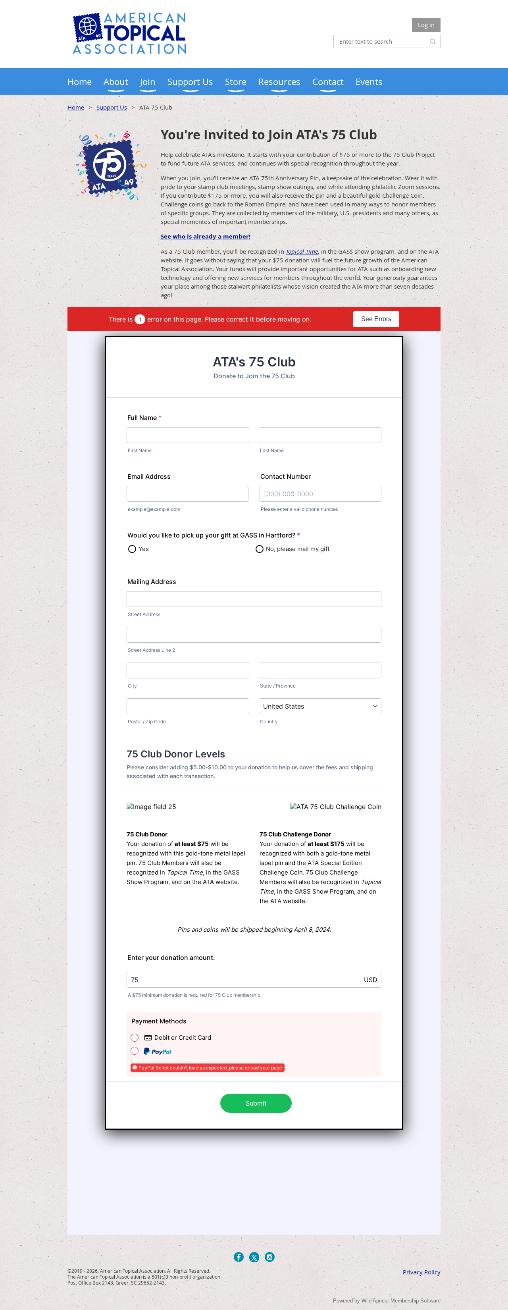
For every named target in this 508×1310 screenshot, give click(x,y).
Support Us (111, 107)
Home (75, 107)
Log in (426, 25)
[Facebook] (239, 1257)
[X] (254, 1257)
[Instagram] (270, 1257)
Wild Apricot (375, 1301)
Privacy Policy (422, 1272)
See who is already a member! (205, 236)
